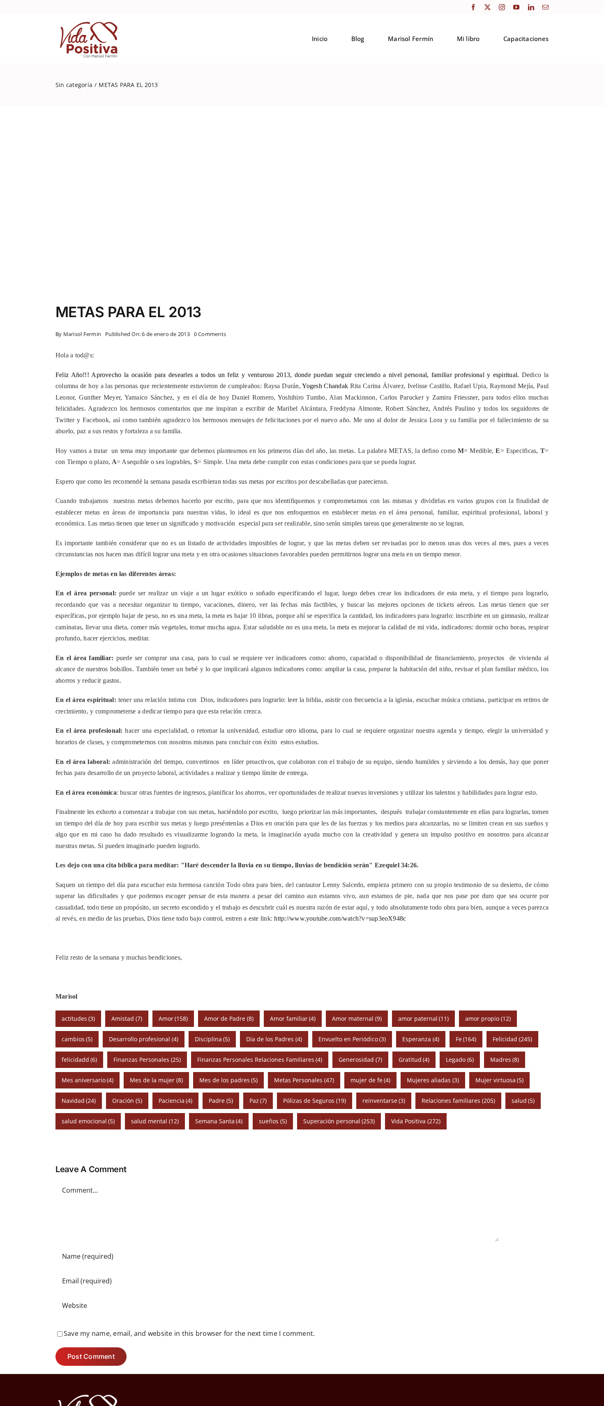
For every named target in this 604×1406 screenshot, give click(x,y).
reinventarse (384, 1100)
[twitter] (487, 7)
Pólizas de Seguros (314, 1100)
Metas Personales (304, 1080)
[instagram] (502, 7)
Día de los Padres (274, 1039)
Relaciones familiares (458, 1100)
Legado (460, 1059)
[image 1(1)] (87, 21)
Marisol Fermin (82, 334)
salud (523, 1100)
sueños (273, 1121)
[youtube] (516, 7)
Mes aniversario (88, 1080)
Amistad (126, 1018)
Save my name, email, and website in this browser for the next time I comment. (189, 1333)
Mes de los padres (228, 1080)
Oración (127, 1100)
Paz (258, 1100)
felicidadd (79, 1059)
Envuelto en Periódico (352, 1039)
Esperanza (420, 1039)
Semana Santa (219, 1121)
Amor (173, 1018)
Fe (466, 1039)
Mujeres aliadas (433, 1080)
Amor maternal (357, 1018)
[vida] (87, 1393)
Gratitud (414, 1059)
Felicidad (512, 1039)
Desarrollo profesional (143, 1039)
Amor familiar (293, 1018)
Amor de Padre (229, 1018)
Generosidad (360, 1059)
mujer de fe (370, 1080)
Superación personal (339, 1121)
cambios (77, 1039)
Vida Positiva (415, 1121)
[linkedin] (531, 7)
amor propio (488, 1018)
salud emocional (88, 1121)
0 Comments (210, 334)
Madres (504, 1059)
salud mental (155, 1121)
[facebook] (473, 7)
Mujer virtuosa (499, 1080)
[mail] (545, 7)
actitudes (78, 1018)
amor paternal (423, 1018)
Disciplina (212, 1039)
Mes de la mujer (156, 1080)
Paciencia (176, 1100)
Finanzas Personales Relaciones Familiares (260, 1059)
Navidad (79, 1100)
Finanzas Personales (147, 1059)
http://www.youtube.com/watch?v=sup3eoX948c (340, 918)
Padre (221, 1100)
